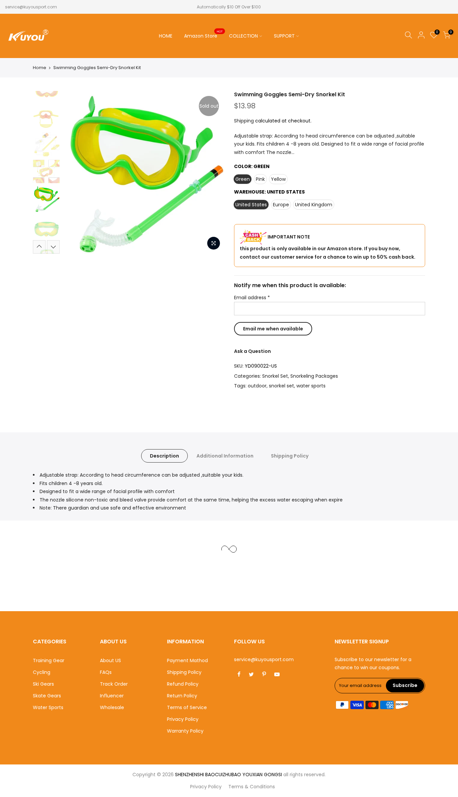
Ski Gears (43, 684)
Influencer (112, 695)
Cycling (41, 672)
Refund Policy (182, 684)
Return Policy (182, 695)
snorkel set (281, 386)
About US (110, 660)
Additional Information (224, 456)
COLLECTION (243, 36)
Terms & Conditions (251, 786)
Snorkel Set (275, 376)
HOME (165, 36)
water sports (311, 386)
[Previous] (74, 172)
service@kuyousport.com (31, 7)
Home (39, 67)
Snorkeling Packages (314, 376)
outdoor (257, 386)
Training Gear (48, 660)
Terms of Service (187, 707)
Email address (252, 298)
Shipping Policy (289, 456)
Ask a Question (252, 351)
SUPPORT (284, 36)
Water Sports (48, 707)
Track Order (114, 684)
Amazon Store (203, 35)
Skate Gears (47, 695)
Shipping (244, 121)
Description (164, 456)
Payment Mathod (187, 660)
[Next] (212, 172)
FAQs (106, 672)
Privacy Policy (182, 719)
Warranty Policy (185, 731)
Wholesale (112, 707)
